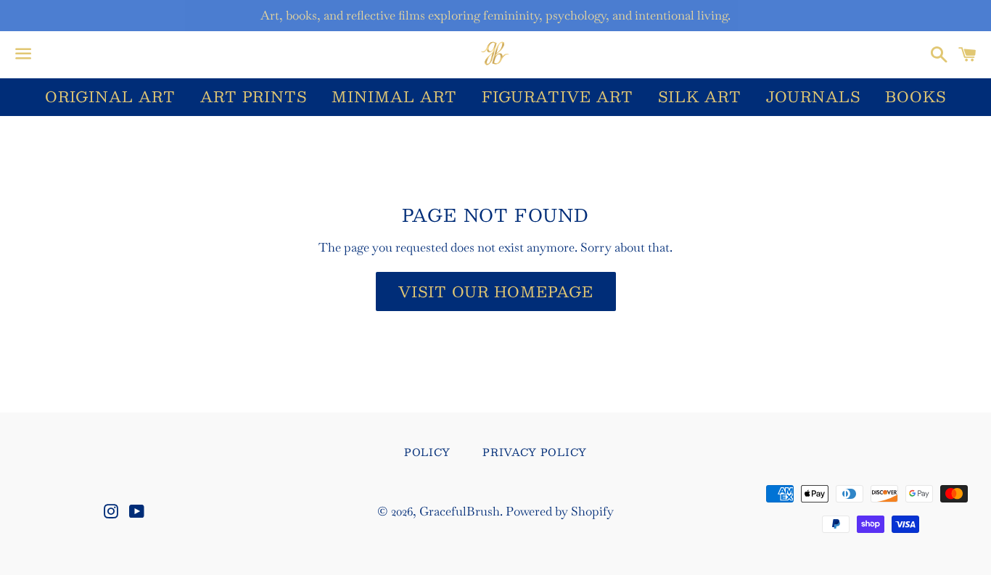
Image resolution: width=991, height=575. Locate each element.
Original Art (110, 96)
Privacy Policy (534, 451)
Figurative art (557, 96)
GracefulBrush (459, 511)
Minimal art (394, 96)
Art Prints (253, 96)
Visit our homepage (495, 291)
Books (915, 96)
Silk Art (699, 96)
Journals (813, 96)
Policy (427, 451)
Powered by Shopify (560, 511)
